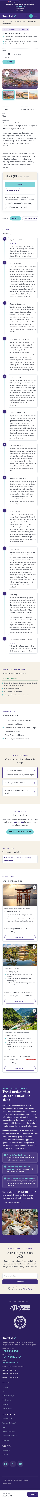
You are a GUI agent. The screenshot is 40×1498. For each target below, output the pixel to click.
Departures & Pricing (30, 218)
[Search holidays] (26, 16)
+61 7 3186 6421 (11, 1356)
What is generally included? (15, 782)
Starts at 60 (19, 10)
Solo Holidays (7, 1408)
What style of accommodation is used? (16, 791)
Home (4, 21)
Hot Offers (5, 1404)
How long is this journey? (14, 770)
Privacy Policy (27, 1289)
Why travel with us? (9, 1423)
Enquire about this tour (20, 832)
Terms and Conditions (9, 1436)
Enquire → (15, 218)
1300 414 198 (20, 6)
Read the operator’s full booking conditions (17, 859)
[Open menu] (35, 16)
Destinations (6, 1400)
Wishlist (5, 1454)
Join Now (19, 1282)
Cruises (5, 1387)
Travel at (9, 16)
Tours (10, 21)
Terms (9, 1483)
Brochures (5, 1440)
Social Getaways (8, 1395)
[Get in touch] (31, 16)
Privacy (4, 1483)
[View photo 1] (8, 95)
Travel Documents (8, 1431)
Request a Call (7, 1418)
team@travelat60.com (10, 1362)
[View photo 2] (22, 95)
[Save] (34, 887)
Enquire (9, 62)
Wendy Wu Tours (20, 21)
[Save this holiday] (7, 73)
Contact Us (6, 1450)
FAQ (4, 1427)
